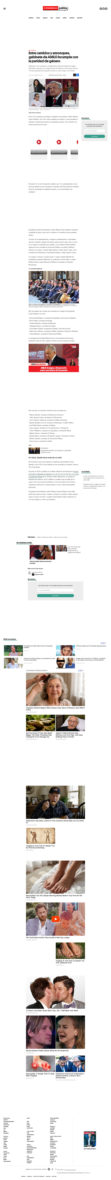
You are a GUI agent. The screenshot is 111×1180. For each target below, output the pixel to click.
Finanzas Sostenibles (54, 1118)
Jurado (51, 1163)
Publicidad (23, 1176)
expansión (79, 18)
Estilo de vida (30, 1128)
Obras (4, 1128)
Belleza (5, 1159)
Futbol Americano (53, 1141)
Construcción (29, 1146)
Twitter (100, 8)
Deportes (29, 1136)
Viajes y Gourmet (7, 1161)
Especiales (52, 1133)
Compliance (29, 1176)
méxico (38, 18)
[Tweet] (74, 75)
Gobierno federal (48, 537)
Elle (28, 1121)
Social (28, 1159)
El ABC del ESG (53, 1121)
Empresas (5, 1120)
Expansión (6, 1118)
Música (28, 1139)
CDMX (51, 18)
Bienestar (52, 1159)
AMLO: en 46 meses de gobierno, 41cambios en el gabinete (45, 304)
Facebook (106, 8)
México (5, 1139)
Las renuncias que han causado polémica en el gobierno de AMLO (74, 549)
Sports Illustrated (55, 1136)
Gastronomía (53, 1153)
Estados (5, 1144)
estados (58, 18)
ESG (4, 1130)
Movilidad (29, 1162)
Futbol (51, 1138)
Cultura (28, 1118)
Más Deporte (53, 1144)
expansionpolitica (52, 1169)
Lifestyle (52, 1146)
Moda (4, 1158)
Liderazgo (52, 1129)
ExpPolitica (49, 1169)
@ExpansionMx (39, 574)
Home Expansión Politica (8, 1121)
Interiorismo (29, 1153)
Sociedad (71, 18)
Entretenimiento (30, 1134)
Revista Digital (53, 1148)
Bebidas (52, 1154)
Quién (5, 1151)
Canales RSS (48, 1176)
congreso (45, 18)
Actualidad (52, 1128)
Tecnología (5, 1126)
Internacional (6, 1125)
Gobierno (5, 1138)
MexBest (53, 1151)
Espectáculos (6, 1153)
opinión (65, 18)
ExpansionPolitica (56, 1169)
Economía (5, 1123)
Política (5, 1136)
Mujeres (5, 1131)
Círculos (5, 1156)
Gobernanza (29, 1161)
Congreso (5, 1141)
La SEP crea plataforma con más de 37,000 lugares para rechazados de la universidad (93, 478)
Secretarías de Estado (61, 537)
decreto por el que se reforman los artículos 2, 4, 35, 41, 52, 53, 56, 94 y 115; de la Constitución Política (54, 474)
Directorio (54, 1176)
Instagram (103, 8)
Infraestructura (30, 1149)
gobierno (31, 18)
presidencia (32, 50)
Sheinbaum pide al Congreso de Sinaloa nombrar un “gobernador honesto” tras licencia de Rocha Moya (94, 486)
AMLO (39, 537)
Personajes (52, 1158)
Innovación (52, 1120)
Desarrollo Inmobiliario (32, 1148)
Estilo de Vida (53, 1161)
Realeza (5, 1154)
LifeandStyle (6, 1133)
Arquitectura (29, 1151)
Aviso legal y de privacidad (38, 1176)
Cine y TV (28, 1138)
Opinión (5, 1146)
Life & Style (30, 1131)
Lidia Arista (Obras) (37, 572)
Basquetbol (52, 1143)
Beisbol (51, 1139)
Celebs (28, 1126)
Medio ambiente (30, 1157)
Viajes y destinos (53, 1156)
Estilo (28, 1133)
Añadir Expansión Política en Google (58, 75)
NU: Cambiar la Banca (90, 1149)
